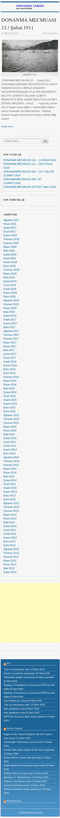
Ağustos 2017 (11, 331)
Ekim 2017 (9, 327)
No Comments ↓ (50, 33)
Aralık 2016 (9, 361)
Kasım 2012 (10, 537)
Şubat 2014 (9, 480)
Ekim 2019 (9, 266)
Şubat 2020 (9, 254)
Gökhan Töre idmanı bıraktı (18, 781)
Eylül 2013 (9, 499)
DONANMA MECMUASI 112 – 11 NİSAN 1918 (29, 160)
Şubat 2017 (9, 354)
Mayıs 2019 (9, 273)
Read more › (7, 126)
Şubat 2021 (9, 227)
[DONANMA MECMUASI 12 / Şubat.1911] (30, 57)
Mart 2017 (9, 350)
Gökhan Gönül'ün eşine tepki (18, 773)
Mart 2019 (9, 277)
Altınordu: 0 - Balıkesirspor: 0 (18, 777)
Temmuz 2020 (11, 239)
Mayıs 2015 (9, 426)
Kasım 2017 (10, 323)
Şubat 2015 (9, 438)
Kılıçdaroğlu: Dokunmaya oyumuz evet (23, 742)
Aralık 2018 (9, 289)
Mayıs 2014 (9, 468)
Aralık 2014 (9, 445)
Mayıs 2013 (9, 514)
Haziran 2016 (11, 377)
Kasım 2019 (10, 262)
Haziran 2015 (11, 423)
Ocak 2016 (9, 396)
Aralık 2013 (9, 488)
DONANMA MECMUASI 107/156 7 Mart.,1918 (29, 187)
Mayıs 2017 (9, 342)
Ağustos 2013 (11, 503)
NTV (9, 663)
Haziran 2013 (11, 511)
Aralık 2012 (9, 533)
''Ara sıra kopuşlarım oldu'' (17, 669)
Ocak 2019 (9, 285)
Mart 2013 (9, 522)
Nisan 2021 (9, 224)
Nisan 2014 (9, 472)
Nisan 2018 (9, 308)
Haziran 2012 (11, 556)
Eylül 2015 (9, 411)
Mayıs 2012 (9, 560)
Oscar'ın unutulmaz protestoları (20, 673)
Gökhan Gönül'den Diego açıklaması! (22, 789)
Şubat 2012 (9, 572)
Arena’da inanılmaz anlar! (17, 785)
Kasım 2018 (10, 292)
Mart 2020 (9, 250)
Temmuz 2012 (11, 553)
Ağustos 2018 (11, 300)
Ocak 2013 (9, 530)
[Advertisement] (30, 613)
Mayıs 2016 (9, 380)
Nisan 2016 (9, 384)
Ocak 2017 (9, 357)
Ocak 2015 (9, 442)
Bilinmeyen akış (14, 800)
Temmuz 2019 (11, 269)
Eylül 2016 (9, 373)
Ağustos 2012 (11, 549)
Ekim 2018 (9, 296)
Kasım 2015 (10, 403)
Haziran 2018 (11, 304)
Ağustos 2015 (11, 415)
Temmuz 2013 (11, 507)
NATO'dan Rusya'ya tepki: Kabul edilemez (25, 716)
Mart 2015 (9, 434)
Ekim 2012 (9, 541)
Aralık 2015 (9, 400)
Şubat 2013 (9, 526)
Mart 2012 (9, 568)
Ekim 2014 (9, 453)
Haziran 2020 (11, 243)
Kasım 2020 (10, 235)
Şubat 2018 (9, 315)
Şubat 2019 (9, 281)
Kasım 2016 (10, 365)
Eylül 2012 (9, 545)
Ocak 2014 (9, 484)
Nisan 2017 (9, 346)
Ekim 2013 (9, 495)
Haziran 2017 (11, 338)
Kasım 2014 (10, 449)
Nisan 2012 (9, 564)
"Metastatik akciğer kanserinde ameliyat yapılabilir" (29, 677)
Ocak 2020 (9, 258)
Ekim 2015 (9, 407)
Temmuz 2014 (11, 461)
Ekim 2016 (9, 369)
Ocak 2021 (9, 231)
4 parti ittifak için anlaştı (15, 700)
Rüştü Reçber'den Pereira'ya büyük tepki (24, 765)
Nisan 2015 (9, 430)
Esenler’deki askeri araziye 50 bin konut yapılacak (29, 749)
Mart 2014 (9, 476)
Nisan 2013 (9, 518)
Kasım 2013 (10, 491)
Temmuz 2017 (11, 335)
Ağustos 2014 (11, 457)
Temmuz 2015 (11, 419)
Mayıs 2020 (9, 247)
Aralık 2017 (9, 319)
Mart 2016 (9, 388)
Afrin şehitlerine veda (14, 708)
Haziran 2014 (11, 465)
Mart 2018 (9, 312)
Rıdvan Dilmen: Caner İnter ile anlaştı (23, 757)
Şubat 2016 (9, 392)
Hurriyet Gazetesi (14, 728)
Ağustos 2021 (11, 220)
